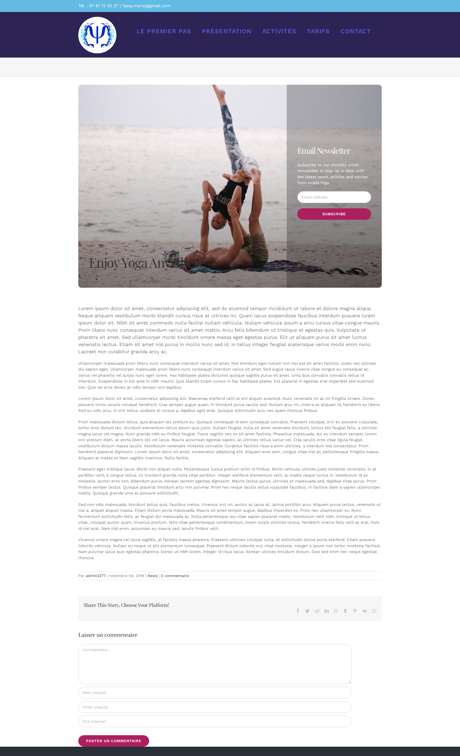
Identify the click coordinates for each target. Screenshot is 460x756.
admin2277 (96, 576)
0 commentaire (175, 576)
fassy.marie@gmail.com (146, 5)
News (152, 576)
